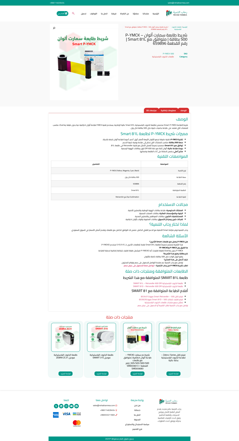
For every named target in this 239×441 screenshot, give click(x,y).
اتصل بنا (104, 13)
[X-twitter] (56, 406)
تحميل (83, 13)
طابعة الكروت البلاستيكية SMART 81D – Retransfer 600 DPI (158, 286)
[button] (73, 13)
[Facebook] (76, 406)
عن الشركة (124, 13)
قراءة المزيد (173, 373)
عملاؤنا (136, 13)
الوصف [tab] (183, 110)
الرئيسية (156, 13)
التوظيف (93, 13)
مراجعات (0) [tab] (151, 110)
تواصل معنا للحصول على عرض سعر (139, 265)
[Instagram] (66, 406)
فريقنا (113, 13)
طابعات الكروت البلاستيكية (176, 28)
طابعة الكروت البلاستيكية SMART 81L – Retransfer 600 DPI (158, 283)
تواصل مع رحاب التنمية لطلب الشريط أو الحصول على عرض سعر (163, 305)
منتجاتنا (146, 13)
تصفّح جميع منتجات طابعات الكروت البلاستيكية (164, 302)
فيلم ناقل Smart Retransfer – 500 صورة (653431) (162, 296)
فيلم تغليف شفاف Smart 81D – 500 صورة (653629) (161, 299)
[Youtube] (71, 406)
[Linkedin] (61, 406)
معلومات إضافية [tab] (168, 110)
